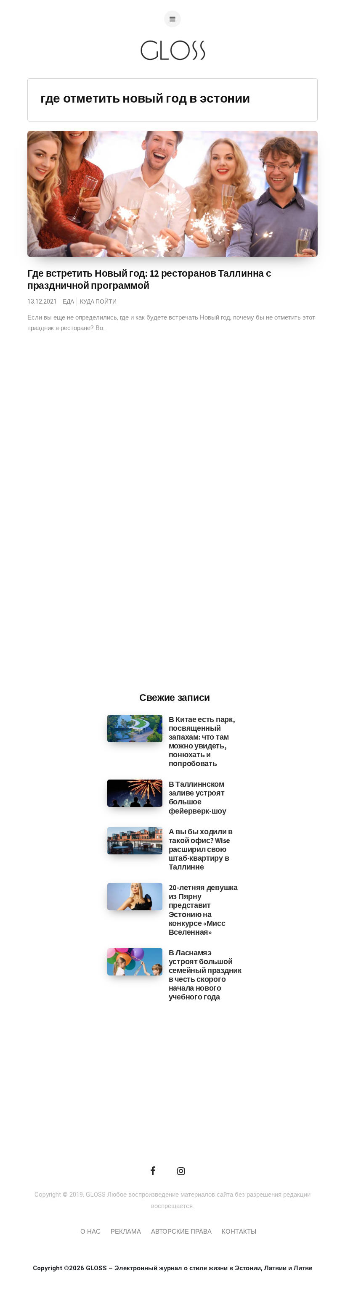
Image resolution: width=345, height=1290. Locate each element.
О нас (90, 1231)
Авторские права (181, 1231)
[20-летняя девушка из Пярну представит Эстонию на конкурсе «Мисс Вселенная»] (134, 896)
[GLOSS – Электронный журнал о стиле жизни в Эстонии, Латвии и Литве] (172, 76)
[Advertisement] (174, 546)
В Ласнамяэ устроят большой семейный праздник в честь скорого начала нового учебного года (205, 975)
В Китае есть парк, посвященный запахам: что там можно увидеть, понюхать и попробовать (202, 741)
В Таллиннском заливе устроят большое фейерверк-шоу (197, 797)
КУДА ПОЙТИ (98, 301)
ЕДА (68, 301)
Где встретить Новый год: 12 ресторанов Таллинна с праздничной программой (149, 279)
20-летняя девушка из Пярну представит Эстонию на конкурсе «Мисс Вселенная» (203, 910)
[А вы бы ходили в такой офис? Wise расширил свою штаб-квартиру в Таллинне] (134, 840)
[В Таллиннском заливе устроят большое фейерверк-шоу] (134, 793)
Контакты (239, 1231)
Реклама (126, 1231)
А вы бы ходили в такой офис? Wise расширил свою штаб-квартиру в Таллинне (201, 849)
